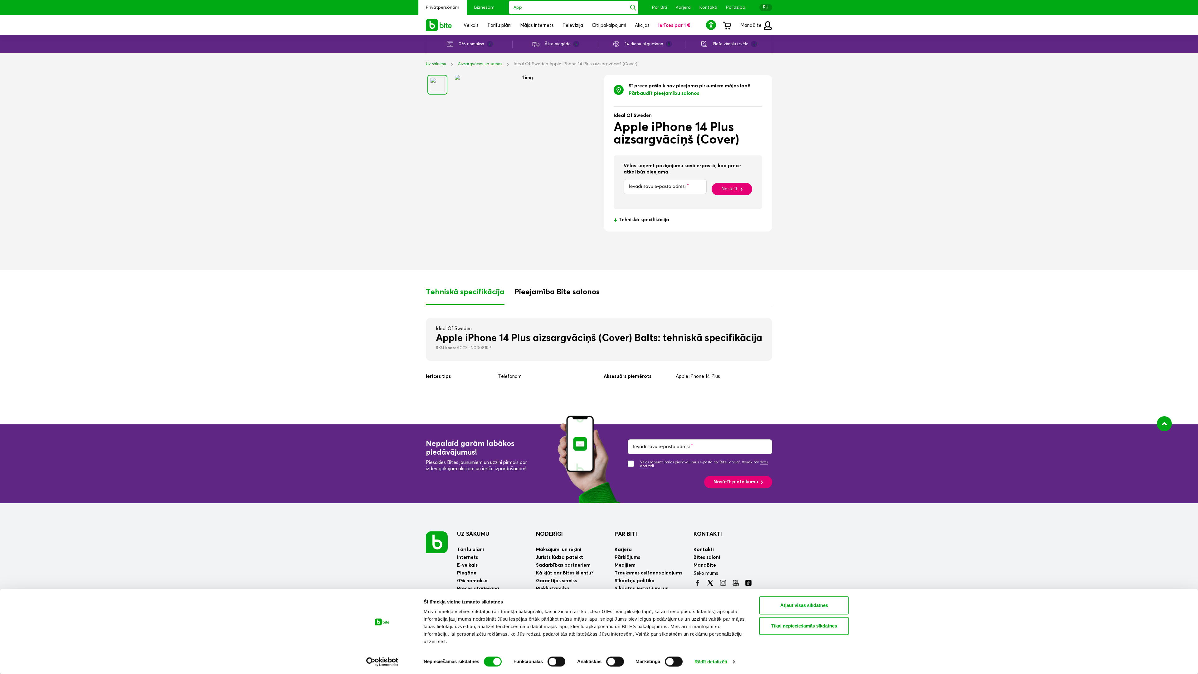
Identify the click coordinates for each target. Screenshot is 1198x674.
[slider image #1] (437, 84)
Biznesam (484, 7)
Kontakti (708, 7)
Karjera (683, 7)
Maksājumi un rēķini (558, 549)
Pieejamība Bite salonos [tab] (557, 292)
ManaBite (751, 25)
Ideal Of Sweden (633, 115)
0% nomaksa (472, 581)
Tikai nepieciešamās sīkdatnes (804, 625)
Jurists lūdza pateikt (559, 557)
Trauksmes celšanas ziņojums (648, 573)
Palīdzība (735, 7)
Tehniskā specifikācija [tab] (465, 292)
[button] (712, 24)
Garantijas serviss (556, 581)
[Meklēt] (633, 7)
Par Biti (659, 7)
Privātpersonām (442, 7)
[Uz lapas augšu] (1164, 423)
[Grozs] (727, 25)
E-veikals (467, 565)
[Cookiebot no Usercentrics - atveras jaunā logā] (382, 662)
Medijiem (625, 565)
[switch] (556, 662)
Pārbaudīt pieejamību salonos (664, 93)
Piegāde (466, 573)
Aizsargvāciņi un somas (480, 64)
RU (765, 7)
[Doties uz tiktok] (748, 583)
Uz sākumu (436, 64)
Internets (467, 557)
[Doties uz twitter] (710, 583)
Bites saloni (707, 557)
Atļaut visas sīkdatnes (804, 605)
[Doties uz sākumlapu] (437, 542)
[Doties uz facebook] (697, 583)
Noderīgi (549, 534)
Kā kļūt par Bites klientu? (565, 573)
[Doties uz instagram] (723, 583)
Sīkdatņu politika (635, 581)
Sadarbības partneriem (563, 565)
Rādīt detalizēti (711, 661)
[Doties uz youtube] (736, 583)
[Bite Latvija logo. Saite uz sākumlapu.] (439, 25)
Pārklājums (627, 557)
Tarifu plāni (470, 549)
